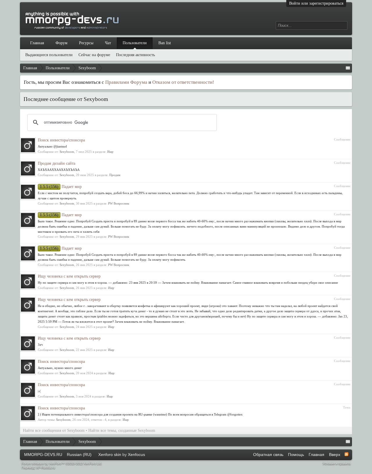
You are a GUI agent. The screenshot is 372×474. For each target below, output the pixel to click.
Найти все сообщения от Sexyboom (54, 430)
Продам (114, 175)
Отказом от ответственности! (183, 82)
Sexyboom (67, 151)
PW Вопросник (118, 203)
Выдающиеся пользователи (49, 55)
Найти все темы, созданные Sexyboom (121, 430)
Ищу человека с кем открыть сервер (69, 276)
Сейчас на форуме (94, 55)
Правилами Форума (126, 82)
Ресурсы (86, 43)
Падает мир (61, 186)
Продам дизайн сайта (56, 163)
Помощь (296, 454)
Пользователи (135, 43)
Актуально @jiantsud (52, 146)
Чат (108, 43)
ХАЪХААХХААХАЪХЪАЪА (59, 169)
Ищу (110, 151)
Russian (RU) (79, 454)
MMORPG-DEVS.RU (43, 454)
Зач (40, 344)
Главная (37, 43)
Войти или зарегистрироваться (316, 3)
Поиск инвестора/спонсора (61, 140)
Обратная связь (268, 454)
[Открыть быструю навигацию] (348, 68)
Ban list (164, 43)
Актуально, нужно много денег (60, 368)
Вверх (334, 454)
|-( (39, 391)
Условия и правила (336, 463)
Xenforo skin (109, 454)
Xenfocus (136, 454)
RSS (346, 454)
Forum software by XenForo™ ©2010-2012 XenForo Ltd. (62, 463)
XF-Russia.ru (45, 467)
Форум (61, 43)
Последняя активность (135, 55)
